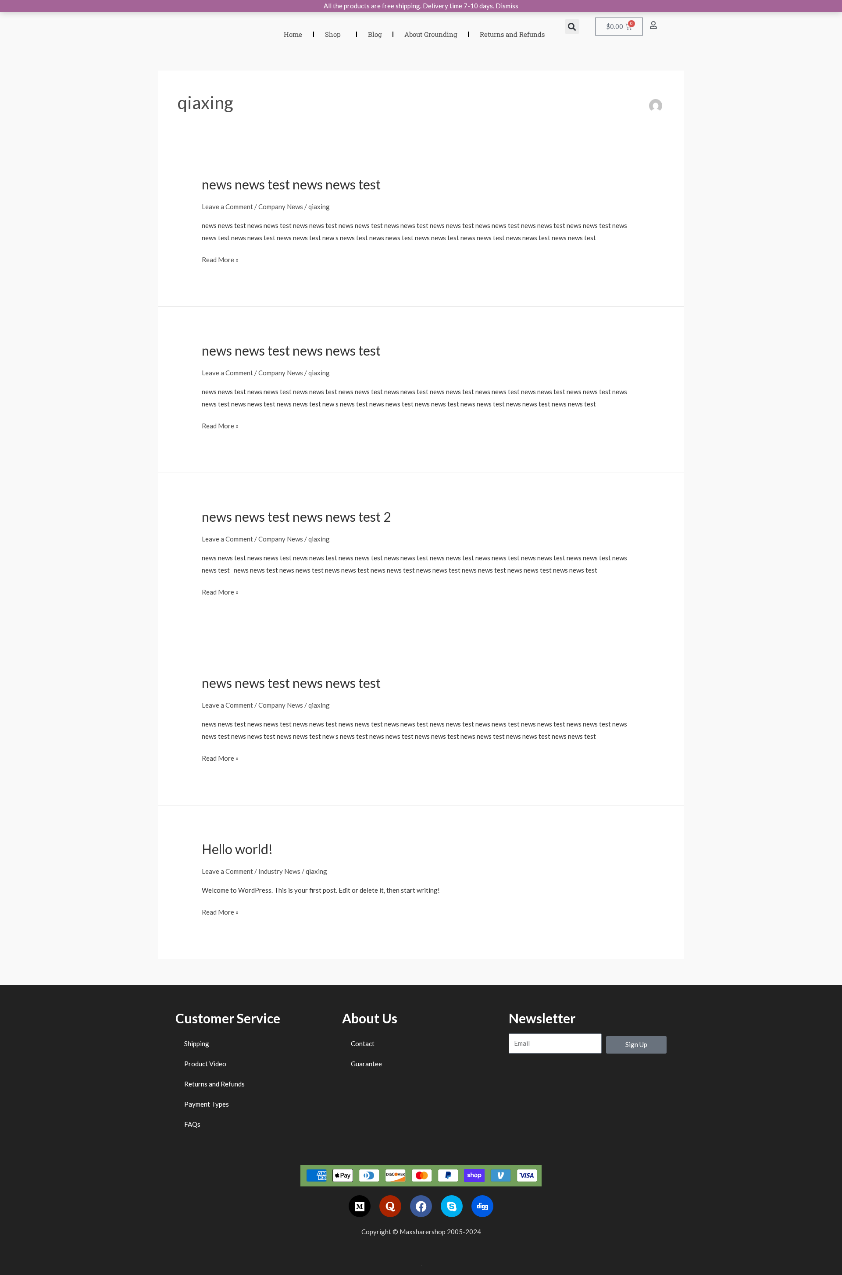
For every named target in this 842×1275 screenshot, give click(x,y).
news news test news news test (291, 184)
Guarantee (366, 1064)
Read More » (220, 259)
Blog (375, 34)
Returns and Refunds (512, 34)
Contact (363, 1043)
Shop (333, 34)
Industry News (279, 871)
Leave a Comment (227, 206)
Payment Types (206, 1104)
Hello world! (237, 849)
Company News (280, 206)
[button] (572, 26)
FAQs (192, 1124)
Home (293, 34)
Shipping (196, 1043)
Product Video (205, 1064)
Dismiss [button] (507, 6)
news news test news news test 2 (296, 516)
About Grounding (430, 34)
